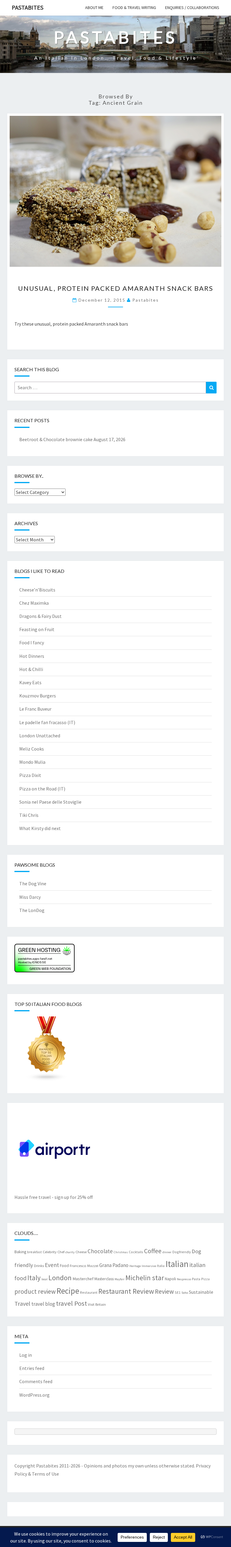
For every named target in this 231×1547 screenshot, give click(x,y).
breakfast (34, 1252)
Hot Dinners (31, 656)
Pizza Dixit (30, 775)
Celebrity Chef (53, 1251)
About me (94, 7)
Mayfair (120, 1279)
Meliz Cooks (31, 749)
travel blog (43, 1304)
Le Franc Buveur (35, 709)
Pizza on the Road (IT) (42, 789)
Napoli (170, 1278)
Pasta (196, 1279)
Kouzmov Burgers (37, 696)
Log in (25, 1355)
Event (52, 1265)
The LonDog (32, 910)
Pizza (205, 1279)
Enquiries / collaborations (192, 7)
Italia (161, 1265)
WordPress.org (34, 1395)
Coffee (153, 1251)
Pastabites (27, 7)
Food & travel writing (134, 7)
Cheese (81, 1251)
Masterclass (104, 1278)
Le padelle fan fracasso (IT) (47, 722)
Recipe (68, 1291)
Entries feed (31, 1368)
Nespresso (184, 1279)
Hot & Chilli (31, 669)
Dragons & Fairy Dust (40, 616)
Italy (34, 1277)
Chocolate (100, 1251)
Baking (20, 1251)
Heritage (135, 1266)
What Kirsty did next (40, 828)
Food (64, 1265)
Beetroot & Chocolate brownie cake (56, 439)
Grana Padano (113, 1265)
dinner (166, 1252)
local (45, 1279)
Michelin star (144, 1277)
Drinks (39, 1265)
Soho (184, 1293)
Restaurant (88, 1292)
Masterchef (83, 1278)
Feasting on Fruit (36, 629)
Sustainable (201, 1292)
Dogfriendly (181, 1252)
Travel (22, 1303)
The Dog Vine (32, 883)
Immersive (149, 1266)
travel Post (71, 1303)
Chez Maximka (34, 603)
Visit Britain (97, 1304)
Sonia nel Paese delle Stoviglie (50, 802)
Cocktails (136, 1252)
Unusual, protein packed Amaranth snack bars (115, 288)
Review (164, 1291)
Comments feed (35, 1381)
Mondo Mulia (32, 762)
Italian (177, 1263)
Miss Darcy (30, 897)
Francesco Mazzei (84, 1265)
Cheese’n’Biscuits (37, 590)
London (60, 1277)
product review (35, 1291)
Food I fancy (31, 643)
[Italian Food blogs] (46, 1051)
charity (70, 1252)
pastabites (145, 299)
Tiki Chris (28, 815)
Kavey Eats (30, 682)
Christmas (121, 1252)
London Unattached (39, 736)
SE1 (177, 1292)
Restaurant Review (126, 1291)
